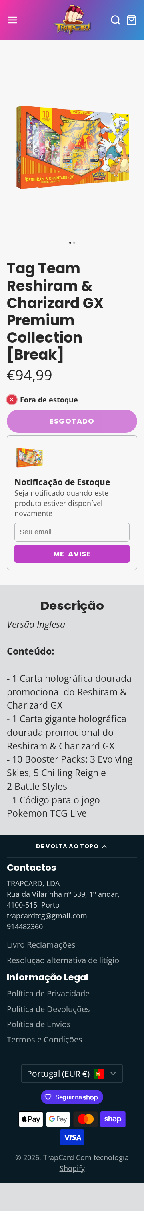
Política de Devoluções (48, 1009)
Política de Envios (39, 1024)
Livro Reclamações (41, 944)
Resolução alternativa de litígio (63, 960)
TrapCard (58, 1157)
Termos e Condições (44, 1039)
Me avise (72, 554)
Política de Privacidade (48, 993)
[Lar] (72, 20)
